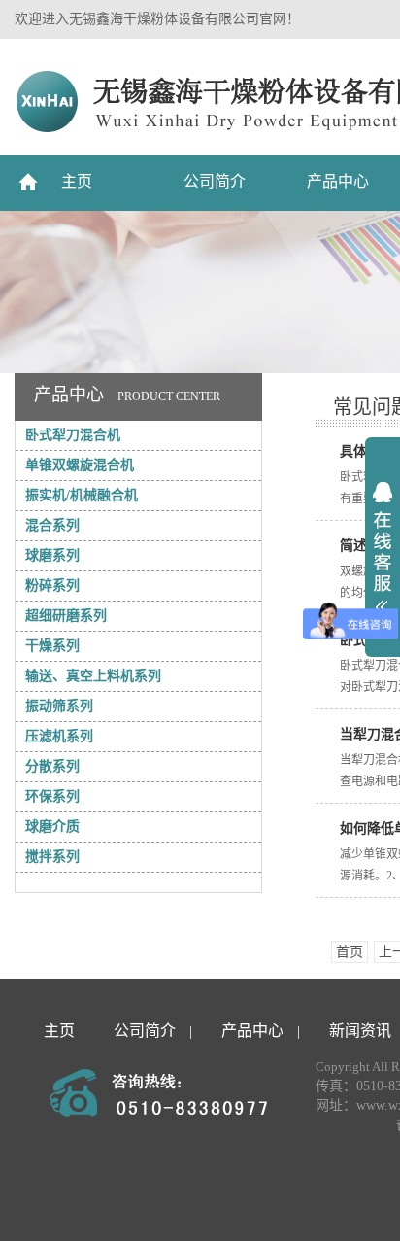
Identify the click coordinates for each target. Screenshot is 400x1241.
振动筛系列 (59, 706)
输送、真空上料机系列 (93, 676)
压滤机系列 (59, 736)
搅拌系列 (52, 856)
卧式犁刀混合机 (72, 435)
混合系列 (52, 525)
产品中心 (338, 181)
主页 (76, 181)
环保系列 (52, 796)
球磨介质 (52, 826)
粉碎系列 (52, 585)
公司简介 (214, 181)
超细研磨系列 (66, 615)
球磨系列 (52, 555)
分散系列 (52, 766)
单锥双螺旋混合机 (79, 465)
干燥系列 (52, 645)
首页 (349, 952)
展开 (382, 548)
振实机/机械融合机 (81, 495)
